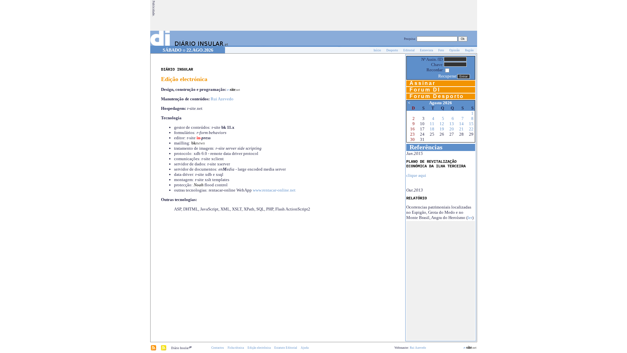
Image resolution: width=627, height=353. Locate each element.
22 (471, 128)
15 (471, 123)
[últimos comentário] (163, 349)
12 (442, 123)
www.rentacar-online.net (274, 190)
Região (469, 50)
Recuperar (447, 76)
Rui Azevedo (222, 98)
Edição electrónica (259, 347)
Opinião (454, 50)
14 (461, 123)
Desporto (392, 50)
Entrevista (426, 50)
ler (470, 217)
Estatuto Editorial (285, 347)
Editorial (409, 50)
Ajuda (305, 347)
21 (461, 128)
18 (432, 128)
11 (432, 123)
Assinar (423, 83)
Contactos (217, 347)
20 (451, 128)
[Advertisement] (357, 15)
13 (451, 123)
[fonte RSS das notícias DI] (153, 349)
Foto (441, 50)
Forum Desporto (437, 96)
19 (442, 128)
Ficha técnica (236, 347)
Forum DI (425, 89)
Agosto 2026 (440, 102)
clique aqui (416, 175)
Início (377, 50)
